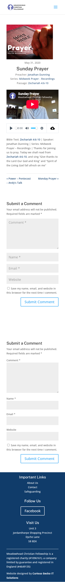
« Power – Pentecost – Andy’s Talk (18, 181)
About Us (32, 483)
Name (11, 398)
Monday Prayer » (48, 178)
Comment (13, 360)
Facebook (33, 510)
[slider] (16, 128)
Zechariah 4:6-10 (38, 83)
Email (10, 414)
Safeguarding (32, 491)
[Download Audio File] (52, 128)
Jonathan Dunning (39, 74)
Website (11, 429)
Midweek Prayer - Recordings (37, 78)
